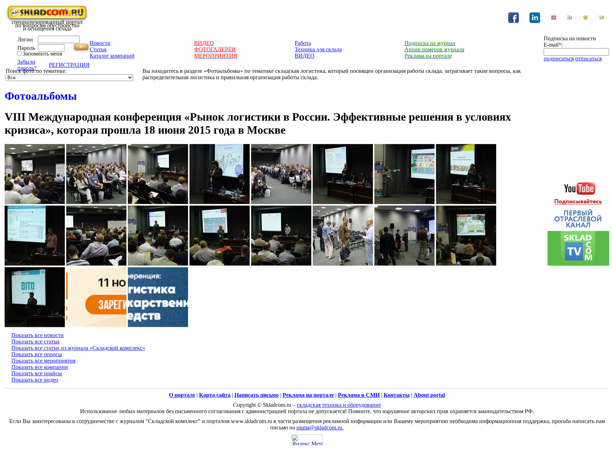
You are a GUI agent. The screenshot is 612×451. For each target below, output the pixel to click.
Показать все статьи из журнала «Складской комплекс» (78, 348)
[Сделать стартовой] (585, 19)
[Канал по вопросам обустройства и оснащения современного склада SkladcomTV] (578, 220)
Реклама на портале (308, 395)
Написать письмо (256, 395)
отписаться (588, 59)
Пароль (26, 48)
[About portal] (553, 19)
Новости (100, 43)
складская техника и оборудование (339, 405)
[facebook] (513, 21)
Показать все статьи (35, 342)
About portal (429, 395)
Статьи (98, 49)
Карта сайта (215, 395)
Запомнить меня (42, 54)
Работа (303, 43)
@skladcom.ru (326, 427)
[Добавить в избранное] (569, 19)
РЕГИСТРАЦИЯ (69, 65)
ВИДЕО (304, 56)
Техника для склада (318, 49)
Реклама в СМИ (359, 395)
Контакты (397, 395)
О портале (182, 395)
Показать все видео (34, 380)
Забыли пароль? (26, 65)
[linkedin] (534, 21)
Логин (25, 39)
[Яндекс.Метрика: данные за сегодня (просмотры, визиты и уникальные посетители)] (307, 439)
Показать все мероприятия (43, 361)
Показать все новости (37, 335)
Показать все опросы (36, 354)
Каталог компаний (112, 56)
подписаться (559, 59)
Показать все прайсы (36, 373)
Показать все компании (39, 367)
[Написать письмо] (601, 19)
